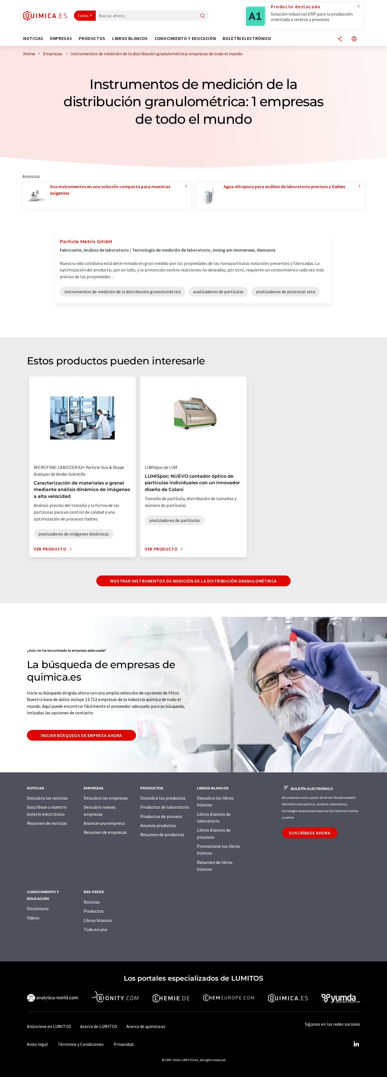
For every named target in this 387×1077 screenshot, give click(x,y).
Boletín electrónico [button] (247, 38)
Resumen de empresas (105, 832)
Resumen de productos (162, 834)
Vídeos (33, 918)
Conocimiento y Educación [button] (185, 38)
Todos (83, 15)
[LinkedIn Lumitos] (356, 1044)
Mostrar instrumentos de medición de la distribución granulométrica (193, 581)
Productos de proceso (161, 816)
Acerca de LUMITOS (98, 1026)
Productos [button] (92, 38)
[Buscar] (203, 16)
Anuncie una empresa (104, 823)
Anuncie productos (158, 825)
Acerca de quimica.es (145, 1026)
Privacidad (123, 1044)
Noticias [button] (33, 38)
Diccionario (38, 908)
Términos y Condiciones (81, 1044)
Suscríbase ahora (309, 833)
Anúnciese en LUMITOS (49, 1026)
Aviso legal (37, 1044)
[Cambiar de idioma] (354, 39)
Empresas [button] (61, 38)
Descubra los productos (163, 798)
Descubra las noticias (47, 798)
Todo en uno (95, 929)
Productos (94, 911)
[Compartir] (340, 39)
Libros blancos (98, 920)
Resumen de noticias (47, 823)
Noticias (92, 902)
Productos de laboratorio (164, 807)
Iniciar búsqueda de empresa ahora (81, 735)
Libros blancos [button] (130, 38)
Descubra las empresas (106, 798)
